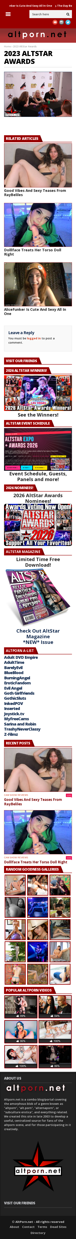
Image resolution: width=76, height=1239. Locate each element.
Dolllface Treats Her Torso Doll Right (32, 252)
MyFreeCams (16, 718)
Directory (38, 1233)
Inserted (12, 708)
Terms (42, 1227)
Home (7, 46)
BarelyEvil (13, 667)
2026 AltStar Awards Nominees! (38, 498)
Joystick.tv (14, 713)
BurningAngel (17, 678)
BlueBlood (13, 672)
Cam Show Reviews (16, 795)
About (14, 1227)
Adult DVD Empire (21, 657)
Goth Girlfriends (19, 693)
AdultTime (14, 662)
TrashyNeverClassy (22, 729)
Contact (28, 1227)
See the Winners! (38, 414)
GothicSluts (15, 698)
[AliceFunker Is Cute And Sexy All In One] (38, 284)
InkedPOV (13, 703)
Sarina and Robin (20, 724)
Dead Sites (58, 1227)
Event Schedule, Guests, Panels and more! (38, 476)
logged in (34, 338)
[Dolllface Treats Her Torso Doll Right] (38, 225)
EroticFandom (17, 683)
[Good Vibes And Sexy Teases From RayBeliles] (38, 165)
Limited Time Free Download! (38, 562)
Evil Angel (13, 688)
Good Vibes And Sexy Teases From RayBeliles (35, 192)
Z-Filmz (11, 734)
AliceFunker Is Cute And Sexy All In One (35, 311)
